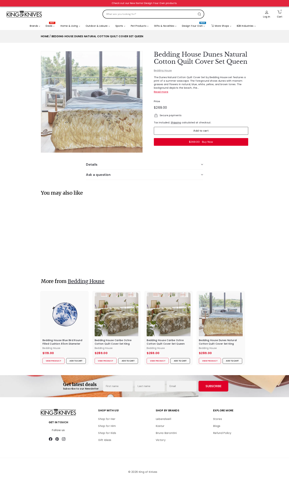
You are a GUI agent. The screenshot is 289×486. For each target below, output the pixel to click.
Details (92, 164)
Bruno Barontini (166, 433)
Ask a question (98, 174)
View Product (51, 264)
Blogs (216, 426)
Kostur (160, 426)
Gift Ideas (104, 440)
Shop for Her (106, 419)
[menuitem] (35, 26)
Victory (161, 440)
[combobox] (153, 14)
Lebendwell (163, 419)
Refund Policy (222, 433)
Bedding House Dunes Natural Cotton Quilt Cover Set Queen (97, 36)
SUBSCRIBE (213, 386)
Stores (217, 419)
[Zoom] (91, 102)
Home (45, 36)
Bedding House (163, 70)
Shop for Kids (107, 433)
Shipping (176, 122)
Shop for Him (107, 426)
